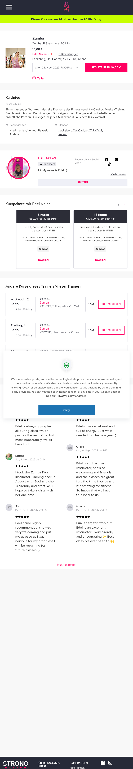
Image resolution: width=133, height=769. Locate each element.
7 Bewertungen (68, 54)
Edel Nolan (39, 54)
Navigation (9, 5)
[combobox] (57, 67)
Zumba (44, 302)
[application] (66, 384)
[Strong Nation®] (67, 6)
